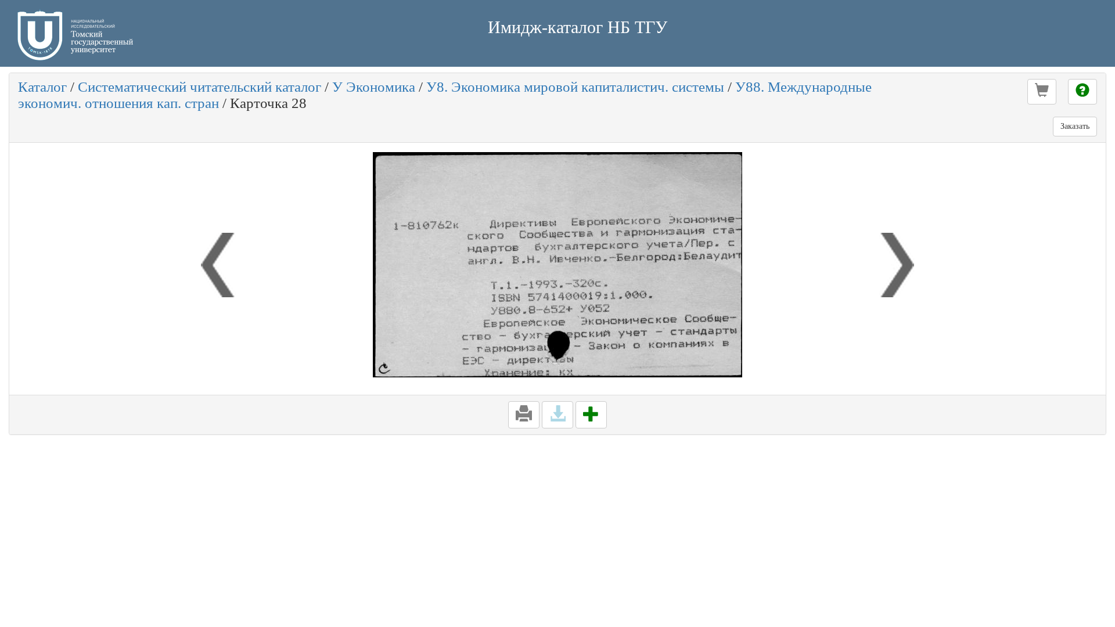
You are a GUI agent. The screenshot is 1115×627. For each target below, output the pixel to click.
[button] (1041, 92)
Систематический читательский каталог (199, 87)
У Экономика (373, 87)
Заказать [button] (1074, 126)
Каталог (42, 87)
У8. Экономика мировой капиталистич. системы (575, 87)
